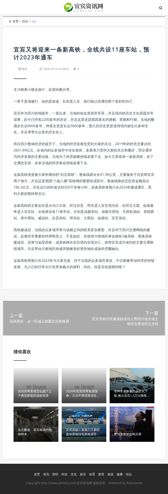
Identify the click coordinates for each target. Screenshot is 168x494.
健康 (120, 474)
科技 (64, 474)
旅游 (110, 474)
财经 (55, 474)
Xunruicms (134, 483)
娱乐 (83, 474)
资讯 (46, 474)
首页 (15, 21)
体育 (92, 474)
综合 (25, 21)
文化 (74, 474)
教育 (101, 474)
